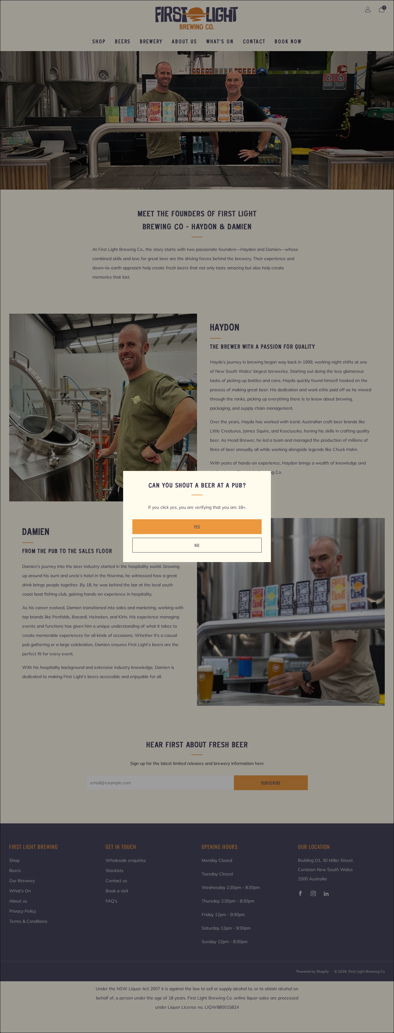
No (197, 545)
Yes (197, 527)
